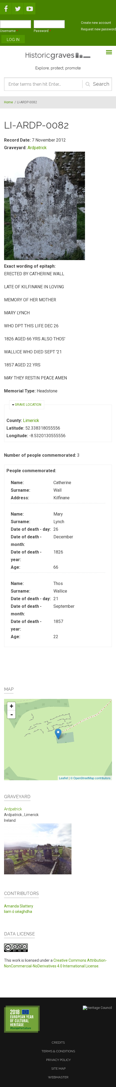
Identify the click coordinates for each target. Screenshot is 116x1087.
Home (8, 102)
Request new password (98, 29)
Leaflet (63, 778)
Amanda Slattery (18, 906)
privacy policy (58, 1060)
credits (58, 1042)
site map (58, 1068)
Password (42, 31)
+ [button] (11, 706)
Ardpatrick (37, 147)
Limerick (31, 420)
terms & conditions (58, 1051)
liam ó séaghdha (18, 911)
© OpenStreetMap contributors (90, 778)
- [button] (11, 714)
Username (9, 31)
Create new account (96, 23)
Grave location (28, 405)
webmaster (58, 1077)
